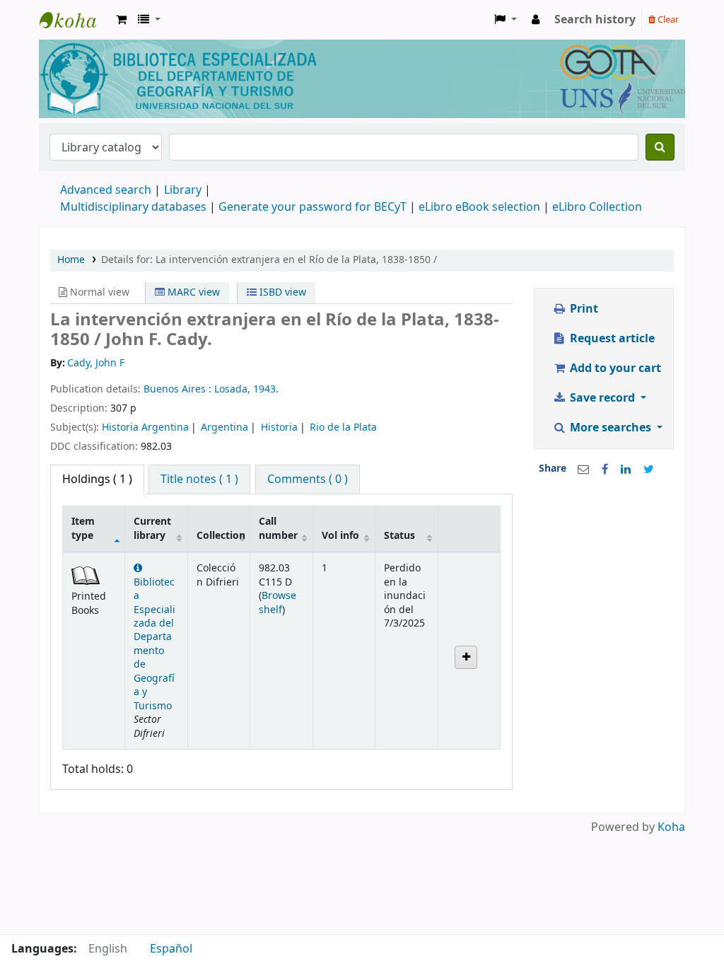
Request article (611, 338)
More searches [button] (610, 427)
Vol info (340, 535)
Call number (278, 528)
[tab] (199, 479)
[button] (121, 20)
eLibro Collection (597, 207)
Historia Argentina (145, 427)
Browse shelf (277, 602)
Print (582, 309)
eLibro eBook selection (481, 207)
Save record (602, 398)
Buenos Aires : (179, 389)
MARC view (192, 292)
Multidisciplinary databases (134, 207)
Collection (221, 535)
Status (399, 535)
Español (171, 949)
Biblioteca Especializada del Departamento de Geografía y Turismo (154, 644)
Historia (279, 427)
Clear (667, 19)
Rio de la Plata (343, 427)
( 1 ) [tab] (97, 479)
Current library (152, 528)
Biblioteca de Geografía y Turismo (75, 20)
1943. (266, 389)
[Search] (660, 147)
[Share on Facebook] (604, 469)
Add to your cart (614, 368)
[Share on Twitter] (648, 469)
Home (71, 259)
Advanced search (105, 190)
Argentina (224, 427)
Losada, (233, 389)
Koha (671, 827)
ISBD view (281, 292)
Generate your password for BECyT (312, 207)
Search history (595, 19)
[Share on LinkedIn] (625, 469)
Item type (83, 528)
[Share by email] (583, 469)
